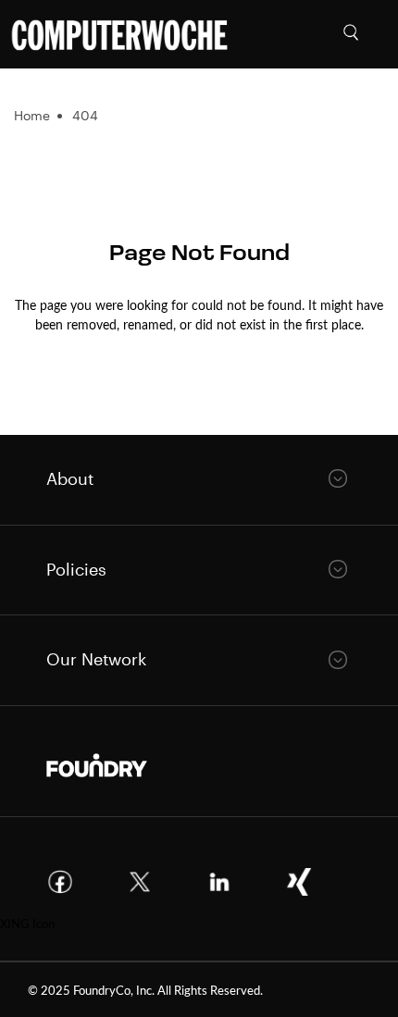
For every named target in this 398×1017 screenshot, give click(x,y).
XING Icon (27, 923)
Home (32, 115)
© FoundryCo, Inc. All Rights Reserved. (145, 990)
